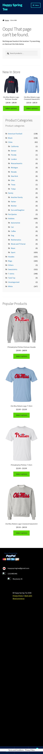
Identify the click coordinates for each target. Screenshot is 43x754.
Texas (13, 184)
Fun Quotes (12, 214)
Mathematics (16, 240)
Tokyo (13, 189)
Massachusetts (16, 163)
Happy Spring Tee (12, 7)
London (14, 159)
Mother (14, 206)
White (10, 286)
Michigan (14, 167)
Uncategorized (13, 282)
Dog (12, 235)
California (15, 146)
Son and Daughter (17, 210)
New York (14, 176)
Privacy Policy (18, 596)
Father (13, 201)
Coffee (13, 231)
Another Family (17, 197)
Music (13, 248)
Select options (11, 108)
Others (10, 265)
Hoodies (11, 257)
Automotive (15, 223)
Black (10, 138)
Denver (13, 151)
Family (10, 193)
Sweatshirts (12, 269)
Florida (13, 155)
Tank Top (11, 278)
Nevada (14, 172)
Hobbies (11, 218)
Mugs (10, 261)
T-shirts (11, 274)
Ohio (13, 180)
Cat (12, 227)
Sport (13, 252)
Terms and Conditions (16, 750)
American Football (15, 134)
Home (7, 20)
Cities (10, 142)
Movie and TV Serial (18, 244)
